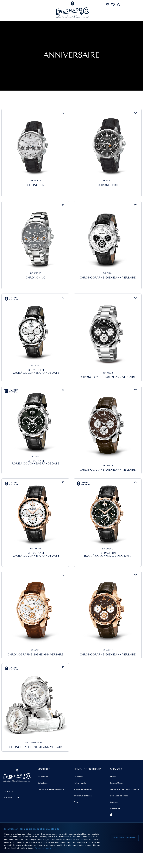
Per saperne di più (43, 848)
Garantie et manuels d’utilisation (124, 789)
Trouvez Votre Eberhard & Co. (51, 789)
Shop (76, 802)
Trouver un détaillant (83, 795)
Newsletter (115, 808)
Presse (113, 776)
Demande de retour (119, 795)
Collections (42, 783)
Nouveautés (43, 776)
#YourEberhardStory (83, 789)
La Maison (78, 776)
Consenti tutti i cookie (125, 838)
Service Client (116, 783)
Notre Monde (80, 783)
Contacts (114, 802)
